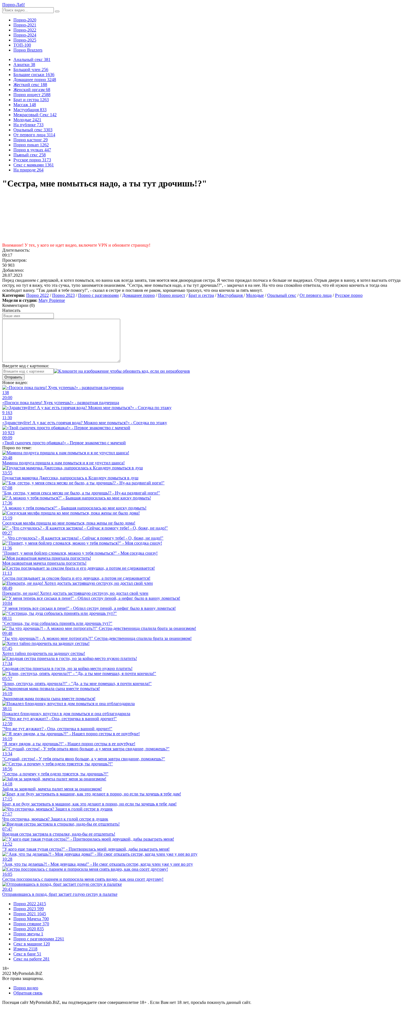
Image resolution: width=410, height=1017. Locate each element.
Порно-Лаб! (13, 4)
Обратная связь (27, 993)
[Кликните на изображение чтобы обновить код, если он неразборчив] (122, 371)
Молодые (255, 295)
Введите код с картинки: (25, 365)
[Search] (57, 11)
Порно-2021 (24, 25)
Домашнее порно (138, 295)
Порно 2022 (37, 295)
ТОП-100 (22, 45)
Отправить (13, 377)
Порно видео (25, 988)
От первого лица (316, 295)
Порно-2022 (24, 30)
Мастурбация (230, 295)
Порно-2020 (24, 20)
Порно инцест (171, 295)
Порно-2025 (24, 40)
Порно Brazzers (27, 50)
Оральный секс (281, 295)
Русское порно (349, 295)
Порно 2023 (63, 295)
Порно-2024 (24, 35)
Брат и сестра (201, 295)
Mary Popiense (51, 300)
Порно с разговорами (98, 295)
